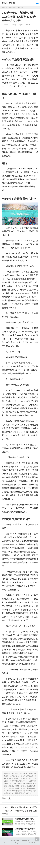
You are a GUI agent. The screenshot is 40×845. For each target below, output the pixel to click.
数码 (14, 7)
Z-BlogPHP (17, 843)
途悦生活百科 (8, 3)
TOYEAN (32, 843)
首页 (10, 7)
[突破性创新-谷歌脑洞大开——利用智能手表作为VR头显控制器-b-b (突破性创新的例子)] (7, 821)
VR (9, 798)
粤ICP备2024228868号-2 (20, 840)
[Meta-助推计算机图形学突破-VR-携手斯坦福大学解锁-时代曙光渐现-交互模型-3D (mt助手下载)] (7, 832)
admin (6, 25)
